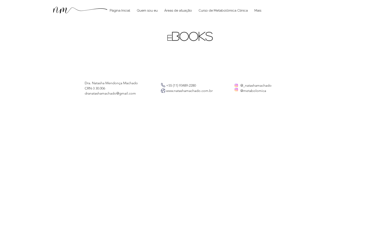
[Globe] (163, 85)
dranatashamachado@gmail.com (110, 93)
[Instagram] (236, 85)
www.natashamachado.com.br (189, 91)
